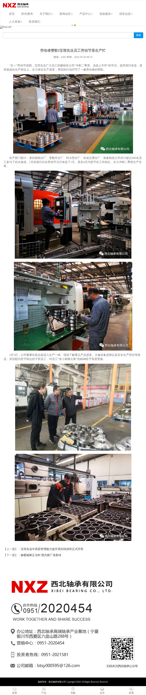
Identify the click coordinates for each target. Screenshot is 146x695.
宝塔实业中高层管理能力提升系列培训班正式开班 (52, 549)
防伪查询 (27, 13)
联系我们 (34, 21)
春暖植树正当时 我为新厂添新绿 (41, 555)
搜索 (138, 35)
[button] (11, 27)
